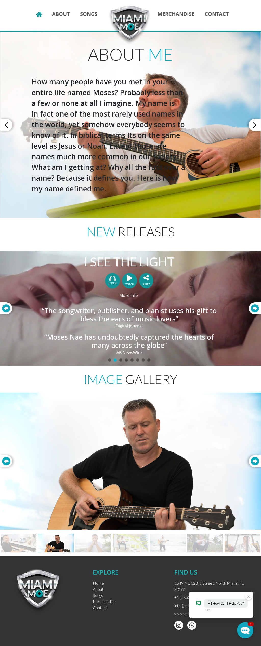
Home (98, 583)
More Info (128, 295)
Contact (217, 13)
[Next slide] (255, 461)
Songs (88, 13)
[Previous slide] (6, 461)
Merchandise (176, 13)
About (61, 13)
